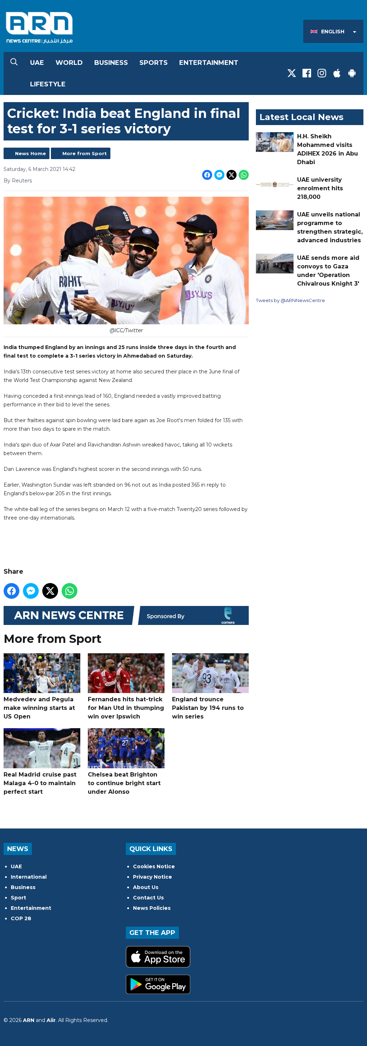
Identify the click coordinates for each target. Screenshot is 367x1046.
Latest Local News (301, 117)
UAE (37, 63)
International (29, 877)
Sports (153, 63)
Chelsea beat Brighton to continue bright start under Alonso (124, 783)
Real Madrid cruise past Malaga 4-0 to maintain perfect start (40, 783)
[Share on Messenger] (219, 175)
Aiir (51, 1020)
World (69, 63)
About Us (145, 887)
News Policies (152, 908)
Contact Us (148, 897)
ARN (28, 1020)
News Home (30, 153)
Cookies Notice (154, 866)
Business (111, 63)
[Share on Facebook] (207, 175)
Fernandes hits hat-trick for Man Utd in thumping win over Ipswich (126, 708)
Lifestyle (48, 84)
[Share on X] (232, 175)
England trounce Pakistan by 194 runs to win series (208, 708)
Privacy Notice (152, 877)
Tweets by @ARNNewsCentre (290, 300)
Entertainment (208, 63)
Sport (18, 897)
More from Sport (84, 153)
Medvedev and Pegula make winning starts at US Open (39, 708)
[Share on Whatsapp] (244, 175)
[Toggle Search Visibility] (14, 62)
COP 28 (21, 918)
